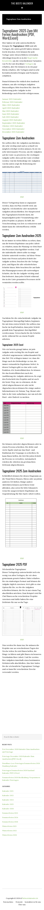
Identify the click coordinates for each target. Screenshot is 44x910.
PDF (22, 197)
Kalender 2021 (7, 791)
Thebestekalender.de (30, 898)
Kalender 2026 (8, 809)
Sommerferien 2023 (10, 813)
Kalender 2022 (8, 795)
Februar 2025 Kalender (12, 102)
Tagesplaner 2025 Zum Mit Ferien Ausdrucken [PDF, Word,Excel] (20, 34)
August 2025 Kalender (12, 120)
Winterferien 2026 (9, 835)
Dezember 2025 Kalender (13, 132)
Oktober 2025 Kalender (12, 126)
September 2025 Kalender (13, 123)
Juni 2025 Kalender (10, 114)
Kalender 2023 (8, 800)
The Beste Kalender (22, 3)
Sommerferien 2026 (10, 822)
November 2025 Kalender (13, 129)
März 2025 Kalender (11, 105)
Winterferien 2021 (9, 826)
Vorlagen (29, 64)
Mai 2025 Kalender (10, 111)
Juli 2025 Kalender (10, 117)
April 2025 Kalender (11, 108)
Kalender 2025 (8, 804)
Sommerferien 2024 (10, 817)
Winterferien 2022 (9, 831)
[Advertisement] (22, 708)
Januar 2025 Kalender (11, 99)
